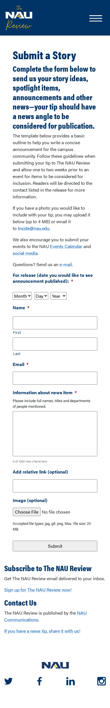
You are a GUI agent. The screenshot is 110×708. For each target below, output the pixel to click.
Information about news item (45, 393)
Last (17, 353)
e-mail (66, 264)
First (17, 332)
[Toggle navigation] (95, 19)
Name (21, 308)
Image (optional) (30, 500)
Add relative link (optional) (40, 472)
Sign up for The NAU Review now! (38, 589)
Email (20, 364)
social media (25, 253)
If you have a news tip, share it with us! (42, 631)
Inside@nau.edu (33, 228)
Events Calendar (66, 246)
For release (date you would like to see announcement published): (53, 278)
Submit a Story (44, 55)
